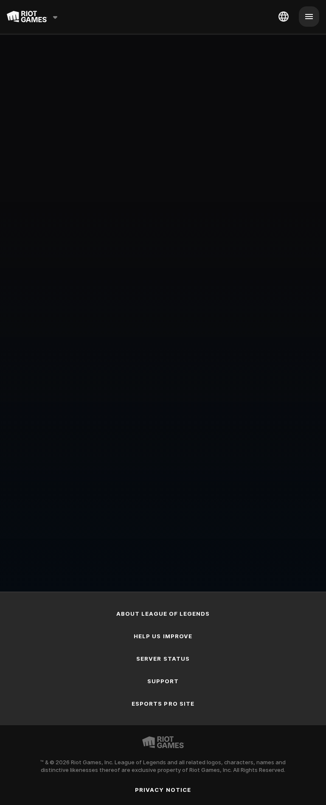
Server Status (163, 658)
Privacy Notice (163, 789)
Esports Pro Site (163, 703)
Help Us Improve (163, 636)
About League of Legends (163, 613)
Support (163, 681)
